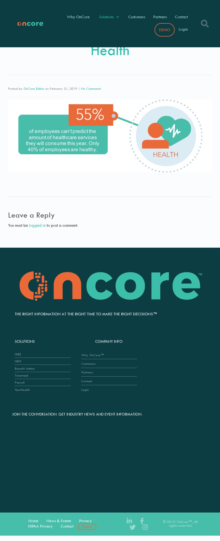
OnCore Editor (34, 88)
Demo (87, 526)
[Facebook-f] (142, 521)
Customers (136, 16)
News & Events (58, 520)
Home (33, 520)
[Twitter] (133, 527)
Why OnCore (78, 16)
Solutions (106, 16)
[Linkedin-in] (129, 521)
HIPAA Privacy (40, 526)
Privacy (85, 520)
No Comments (91, 88)
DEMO (164, 29)
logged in (37, 225)
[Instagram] (145, 527)
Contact (181, 16)
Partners (160, 16)
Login (183, 29)
